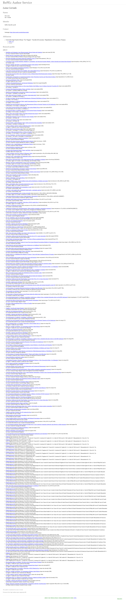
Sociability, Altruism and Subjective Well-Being (17, 223)
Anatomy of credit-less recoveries (13, 205)
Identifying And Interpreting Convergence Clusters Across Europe (21, 168)
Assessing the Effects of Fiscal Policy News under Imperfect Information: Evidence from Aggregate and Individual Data (33, 372)
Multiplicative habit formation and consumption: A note (18, 187)
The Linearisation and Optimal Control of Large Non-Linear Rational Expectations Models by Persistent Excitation (32, 242)
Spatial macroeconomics (11, 531)
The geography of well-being (12, 291)
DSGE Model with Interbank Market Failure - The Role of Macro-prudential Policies (25, 239)
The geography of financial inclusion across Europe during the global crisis (23, 294)
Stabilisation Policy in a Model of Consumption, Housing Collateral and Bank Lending (26, 577)
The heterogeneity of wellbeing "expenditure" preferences (19, 317)
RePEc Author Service (17, 2)
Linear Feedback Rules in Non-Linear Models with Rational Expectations (23, 418)
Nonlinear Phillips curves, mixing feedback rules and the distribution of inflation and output (27, 181)
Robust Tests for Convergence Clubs (14, 55)
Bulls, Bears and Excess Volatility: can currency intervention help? (21, 95)
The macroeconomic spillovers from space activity (17, 260)
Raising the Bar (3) (10, 452)
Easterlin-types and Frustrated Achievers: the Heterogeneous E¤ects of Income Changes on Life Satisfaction (30, 320)
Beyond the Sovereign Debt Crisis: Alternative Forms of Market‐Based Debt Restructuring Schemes (29, 73)
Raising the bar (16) (10, 494)
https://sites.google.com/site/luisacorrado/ (19, 32)
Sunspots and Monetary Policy (13, 80)
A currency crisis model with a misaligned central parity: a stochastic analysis (23, 190)
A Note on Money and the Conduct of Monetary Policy (18, 125)
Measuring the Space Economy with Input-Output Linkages (19, 141)
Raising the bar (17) (10, 498)
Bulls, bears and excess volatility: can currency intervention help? (21, 233)
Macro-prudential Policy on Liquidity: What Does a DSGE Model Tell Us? (23, 323)
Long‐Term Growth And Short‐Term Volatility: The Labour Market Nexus (23, 70)
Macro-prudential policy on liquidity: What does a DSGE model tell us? (22, 202)
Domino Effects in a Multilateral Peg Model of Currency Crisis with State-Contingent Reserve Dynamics (30, 254)
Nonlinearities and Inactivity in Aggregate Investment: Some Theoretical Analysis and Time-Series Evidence (31, 76)
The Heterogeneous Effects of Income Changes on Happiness (20, 421)
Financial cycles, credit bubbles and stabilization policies (19, 156)
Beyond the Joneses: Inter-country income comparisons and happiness (22, 211)
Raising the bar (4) (10, 455)
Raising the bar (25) (10, 522)
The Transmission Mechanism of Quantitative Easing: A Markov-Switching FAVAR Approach (27, 393)
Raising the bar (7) (10, 464)
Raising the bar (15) (10, 491)
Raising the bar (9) (10, 470)
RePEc (75, 597)
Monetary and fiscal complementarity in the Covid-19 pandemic (20, 162)
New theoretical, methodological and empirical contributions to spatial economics (24, 543)
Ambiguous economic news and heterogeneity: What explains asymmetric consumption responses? (28, 208)
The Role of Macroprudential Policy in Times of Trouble (19, 132)
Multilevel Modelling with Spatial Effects (15, 177)
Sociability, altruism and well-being (14, 282)
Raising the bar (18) (10, 501)
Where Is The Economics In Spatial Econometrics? (17, 67)
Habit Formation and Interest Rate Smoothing (16, 409)
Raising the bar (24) (10, 519)
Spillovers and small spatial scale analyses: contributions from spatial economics (24, 537)
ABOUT (46, 597)
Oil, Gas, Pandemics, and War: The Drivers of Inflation (18, 135)
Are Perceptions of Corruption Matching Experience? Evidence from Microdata (24, 288)
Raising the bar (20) (10, 507)
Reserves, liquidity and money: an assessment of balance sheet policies (22, 64)
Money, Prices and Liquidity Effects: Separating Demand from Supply (22, 113)
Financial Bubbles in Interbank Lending (15, 147)
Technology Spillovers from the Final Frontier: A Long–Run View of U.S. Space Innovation (27, 278)
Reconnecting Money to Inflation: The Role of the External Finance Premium (23, 110)
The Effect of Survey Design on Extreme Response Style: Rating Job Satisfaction (24, 341)
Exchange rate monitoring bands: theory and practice (18, 165)
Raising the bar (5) (10, 458)
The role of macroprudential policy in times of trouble (18, 193)
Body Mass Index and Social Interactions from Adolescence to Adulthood (23, 248)
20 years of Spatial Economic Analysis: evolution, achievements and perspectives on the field (27, 550)
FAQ (49, 597)
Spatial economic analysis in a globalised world (17, 547)
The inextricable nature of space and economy (16, 528)
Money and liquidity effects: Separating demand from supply (20, 184)
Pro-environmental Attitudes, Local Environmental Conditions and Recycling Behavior (26, 387)
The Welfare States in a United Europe (15, 226)
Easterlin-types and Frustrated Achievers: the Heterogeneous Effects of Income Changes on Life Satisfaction (31, 104)
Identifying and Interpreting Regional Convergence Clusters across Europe (23, 171)
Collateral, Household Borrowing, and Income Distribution (19, 83)
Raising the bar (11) (10, 476)
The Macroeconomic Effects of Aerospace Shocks (17, 381)
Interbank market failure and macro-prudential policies (18, 199)
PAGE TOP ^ (119, 598)
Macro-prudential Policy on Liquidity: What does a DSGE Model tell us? (22, 568)
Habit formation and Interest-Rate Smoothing (16, 415)
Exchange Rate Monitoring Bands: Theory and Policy (18, 89)
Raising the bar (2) (10, 449)
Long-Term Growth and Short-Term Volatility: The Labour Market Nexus (23, 107)
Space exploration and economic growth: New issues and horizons (21, 257)
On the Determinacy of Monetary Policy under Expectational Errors (21, 101)
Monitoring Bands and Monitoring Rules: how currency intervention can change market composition (29, 406)
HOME (71, 597)
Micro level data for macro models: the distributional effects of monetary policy (24, 272)
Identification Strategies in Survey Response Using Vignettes (20, 116)
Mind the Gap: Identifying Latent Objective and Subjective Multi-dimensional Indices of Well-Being (29, 351)
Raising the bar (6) (10, 461)
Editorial (8, 436)
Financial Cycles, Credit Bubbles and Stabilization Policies (19, 144)
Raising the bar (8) (10, 467)
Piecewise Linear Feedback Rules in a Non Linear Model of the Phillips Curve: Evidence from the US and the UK (32, 86)
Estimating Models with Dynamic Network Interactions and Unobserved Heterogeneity (26, 366)
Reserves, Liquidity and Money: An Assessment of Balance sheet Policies (23, 571)
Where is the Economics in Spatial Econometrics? (17, 138)
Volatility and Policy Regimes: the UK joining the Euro (18, 412)
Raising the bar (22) (10, 513)
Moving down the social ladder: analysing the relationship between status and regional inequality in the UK (30, 285)
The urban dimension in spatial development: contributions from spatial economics (25, 540)
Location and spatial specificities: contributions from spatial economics (22, 534)
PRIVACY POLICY (54, 597)
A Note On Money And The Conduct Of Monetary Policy (19, 153)
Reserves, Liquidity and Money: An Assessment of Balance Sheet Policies (23, 326)
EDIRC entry (11, 41)
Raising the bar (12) (10, 479)
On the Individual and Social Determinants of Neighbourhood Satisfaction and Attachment (26, 433)
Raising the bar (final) (11, 525)
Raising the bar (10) (10, 473)
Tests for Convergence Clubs (12, 119)
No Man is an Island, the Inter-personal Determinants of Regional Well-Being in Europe (26, 98)
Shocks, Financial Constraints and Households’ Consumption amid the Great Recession (26, 583)
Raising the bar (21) (10, 510)
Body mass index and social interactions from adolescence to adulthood (22, 485)
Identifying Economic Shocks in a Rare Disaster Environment (20, 390)
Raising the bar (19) (10, 504)
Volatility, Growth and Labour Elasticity (15, 308)
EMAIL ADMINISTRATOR (64, 597)
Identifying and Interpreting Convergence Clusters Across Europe (21, 92)
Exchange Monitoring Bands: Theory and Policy (17, 403)
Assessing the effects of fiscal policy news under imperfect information (22, 300)
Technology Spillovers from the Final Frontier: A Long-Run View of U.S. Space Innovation (27, 400)
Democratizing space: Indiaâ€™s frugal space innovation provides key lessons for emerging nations (29, 263)
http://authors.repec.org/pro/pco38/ (18, 592)
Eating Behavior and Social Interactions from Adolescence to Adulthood (22, 245)
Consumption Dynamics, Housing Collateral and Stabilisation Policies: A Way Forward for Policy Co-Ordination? (32, 266)
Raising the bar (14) (10, 488)
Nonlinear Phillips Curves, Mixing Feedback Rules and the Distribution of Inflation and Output (28, 348)
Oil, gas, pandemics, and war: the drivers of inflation (18, 217)
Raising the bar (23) (10, 516)
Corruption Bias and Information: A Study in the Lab (18, 384)
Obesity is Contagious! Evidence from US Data (17, 230)
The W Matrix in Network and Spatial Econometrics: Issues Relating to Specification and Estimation (29, 345)
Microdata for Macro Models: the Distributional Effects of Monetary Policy (23, 378)
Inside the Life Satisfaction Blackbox (14, 220)
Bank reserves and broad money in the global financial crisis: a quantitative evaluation (25, 159)
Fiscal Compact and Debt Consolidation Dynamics (17, 363)
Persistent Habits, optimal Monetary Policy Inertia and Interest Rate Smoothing (24, 122)
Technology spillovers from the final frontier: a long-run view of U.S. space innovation (26, 236)
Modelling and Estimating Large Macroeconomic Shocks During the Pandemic (24, 52)
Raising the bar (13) (10, 482)
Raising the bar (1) (10, 446)
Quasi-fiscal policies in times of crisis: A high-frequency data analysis (22, 196)
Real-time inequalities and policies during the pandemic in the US (21, 58)
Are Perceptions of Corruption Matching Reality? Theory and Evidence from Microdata (26, 354)
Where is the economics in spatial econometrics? (17, 174)
